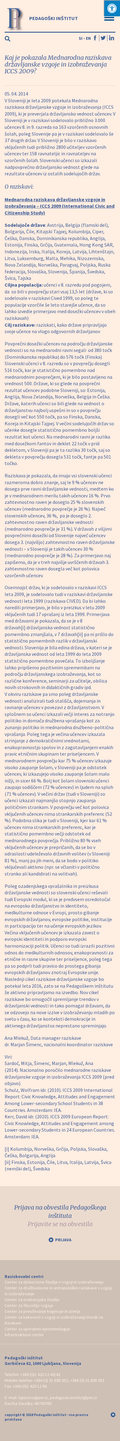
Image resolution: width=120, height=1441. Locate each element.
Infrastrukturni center (24, 1334)
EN (88, 38)
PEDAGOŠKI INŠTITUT (53, 18)
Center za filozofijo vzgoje (29, 1305)
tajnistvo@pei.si (33, 1397)
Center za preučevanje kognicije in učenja (42, 1311)
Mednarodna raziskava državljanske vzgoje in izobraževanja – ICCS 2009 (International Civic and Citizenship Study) (59, 206)
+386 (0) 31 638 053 (87, 1380)
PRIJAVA (63, 1240)
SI (80, 38)
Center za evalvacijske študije (32, 1299)
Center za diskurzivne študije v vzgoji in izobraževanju (54, 1282)
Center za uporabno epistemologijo (37, 1329)
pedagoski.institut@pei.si (73, 1397)
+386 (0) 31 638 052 (51, 1380)
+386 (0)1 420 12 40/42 (40, 1374)
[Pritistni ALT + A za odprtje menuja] (112, 8)
